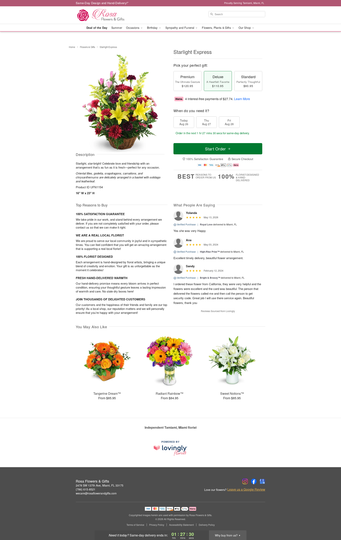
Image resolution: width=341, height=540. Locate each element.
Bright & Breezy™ (210, 277)
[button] (330, 523)
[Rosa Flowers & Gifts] (104, 15)
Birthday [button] (152, 28)
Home (72, 47)
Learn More (242, 99)
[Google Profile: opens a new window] (262, 481)
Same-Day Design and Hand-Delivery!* (102, 3)
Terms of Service (135, 525)
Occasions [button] (133, 28)
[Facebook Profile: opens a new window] (254, 481)
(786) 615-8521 (85, 489)
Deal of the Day (96, 28)
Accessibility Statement (181, 525)
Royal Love (206, 224)
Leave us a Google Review (246, 489)
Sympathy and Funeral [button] (180, 28)
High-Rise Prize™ (210, 251)
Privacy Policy (156, 525)
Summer (116, 28)
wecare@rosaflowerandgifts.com (96, 493)
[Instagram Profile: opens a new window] (245, 481)
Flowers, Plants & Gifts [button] (216, 28)
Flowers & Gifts (87, 47)
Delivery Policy (207, 525)
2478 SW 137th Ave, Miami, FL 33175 (99, 485)
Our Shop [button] (245, 28)
